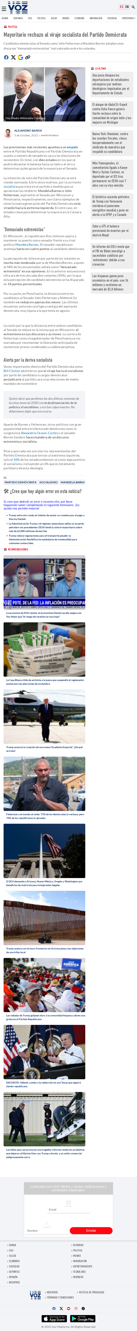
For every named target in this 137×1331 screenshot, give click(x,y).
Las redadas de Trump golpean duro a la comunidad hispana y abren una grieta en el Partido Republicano (45, 1017)
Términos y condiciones (60, 1297)
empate (72, 147)
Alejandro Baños (28, 130)
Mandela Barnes (74, 482)
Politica (41, 18)
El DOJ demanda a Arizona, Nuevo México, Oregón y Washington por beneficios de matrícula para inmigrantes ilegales (44, 883)
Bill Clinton (12, 371)
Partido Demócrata (20, 482)
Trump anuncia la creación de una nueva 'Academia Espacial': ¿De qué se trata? (44, 749)
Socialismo (48, 482)
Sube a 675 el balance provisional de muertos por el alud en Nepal (110, 231)
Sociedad (112, 18)
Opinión (13, 1277)
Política (12, 27)
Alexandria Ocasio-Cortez (39, 433)
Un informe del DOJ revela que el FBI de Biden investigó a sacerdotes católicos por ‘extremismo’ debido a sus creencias (111, 256)
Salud (54, 18)
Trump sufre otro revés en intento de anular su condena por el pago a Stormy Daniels (46, 517)
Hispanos (18, 18)
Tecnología (79, 1272)
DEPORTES (14, 1272)
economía (79, 18)
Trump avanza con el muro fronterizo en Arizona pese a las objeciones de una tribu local (44, 950)
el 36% (15, 459)
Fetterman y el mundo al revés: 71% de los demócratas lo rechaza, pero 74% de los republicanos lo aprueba (45, 816)
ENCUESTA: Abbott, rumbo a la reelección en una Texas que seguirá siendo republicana (43, 1084)
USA (30, 18)
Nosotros (14, 1282)
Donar (5, 18)
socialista (10, 186)
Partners (78, 1277)
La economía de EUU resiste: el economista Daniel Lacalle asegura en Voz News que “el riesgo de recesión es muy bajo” (44, 614)
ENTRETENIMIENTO (82, 1266)
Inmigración (96, 18)
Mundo (65, 18)
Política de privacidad (91, 1292)
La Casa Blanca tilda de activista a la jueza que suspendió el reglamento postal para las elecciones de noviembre (45, 681)
